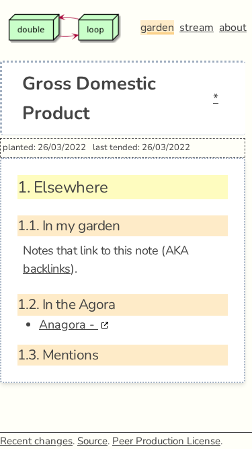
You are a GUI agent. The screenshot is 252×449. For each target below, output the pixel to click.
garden (157, 27)
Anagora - (68, 324)
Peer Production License (166, 441)
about (233, 27)
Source (92, 441)
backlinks (47, 269)
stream (196, 27)
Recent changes (36, 441)
